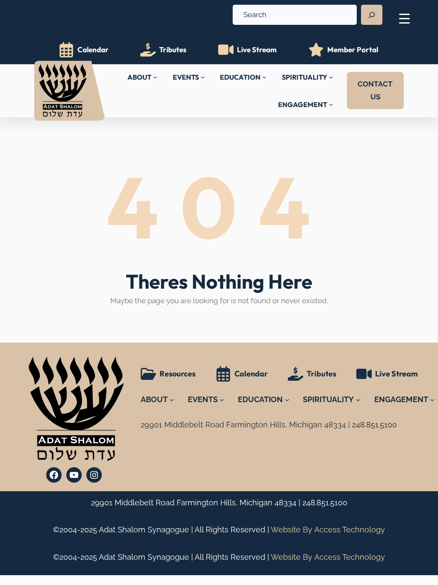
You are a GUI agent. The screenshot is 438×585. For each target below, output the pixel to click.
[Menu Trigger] (404, 18)
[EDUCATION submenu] (264, 77)
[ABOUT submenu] (155, 77)
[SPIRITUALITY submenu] (331, 77)
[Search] (371, 15)
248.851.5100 (324, 502)
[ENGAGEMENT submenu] (331, 104)
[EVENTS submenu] (203, 77)
